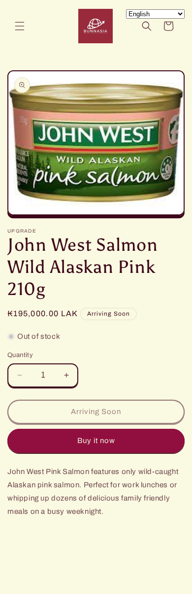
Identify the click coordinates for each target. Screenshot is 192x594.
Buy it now (96, 441)
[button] (20, 26)
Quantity (20, 355)
